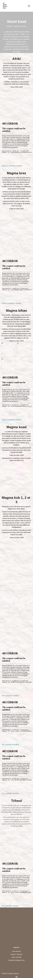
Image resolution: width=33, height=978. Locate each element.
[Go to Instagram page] (16, 977)
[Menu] (29, 6)
